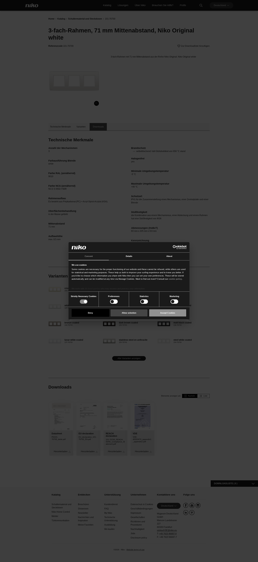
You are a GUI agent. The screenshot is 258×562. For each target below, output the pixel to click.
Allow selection (129, 313)
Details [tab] (129, 256)
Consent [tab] (89, 256)
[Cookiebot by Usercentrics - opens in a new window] (175, 247)
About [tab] (169, 256)
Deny (90, 313)
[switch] (114, 301)
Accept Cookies (167, 313)
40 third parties (92, 288)
